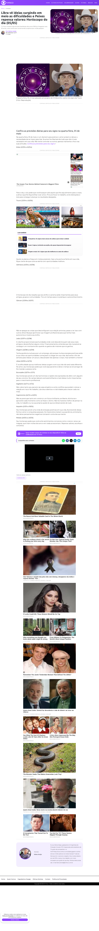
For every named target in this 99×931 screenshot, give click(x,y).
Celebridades (68, 2)
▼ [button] (92, 33)
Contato (47, 879)
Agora (77, 2)
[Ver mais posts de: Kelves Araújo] (3, 33)
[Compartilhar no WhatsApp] (63, 440)
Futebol (84, 2)
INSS (95, 2)
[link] (25, 853)
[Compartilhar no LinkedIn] (75, 440)
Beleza (90, 2)
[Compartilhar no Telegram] (78, 440)
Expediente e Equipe (24, 879)
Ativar (78, 433)
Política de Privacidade (59, 879)
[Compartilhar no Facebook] (67, 440)
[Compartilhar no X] (71, 440)
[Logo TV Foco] (7, 2)
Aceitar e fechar (15, 919)
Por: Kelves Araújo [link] (11, 31)
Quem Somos (11, 879)
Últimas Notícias (57, 2)
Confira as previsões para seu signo (41, 144)
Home (48, 2)
